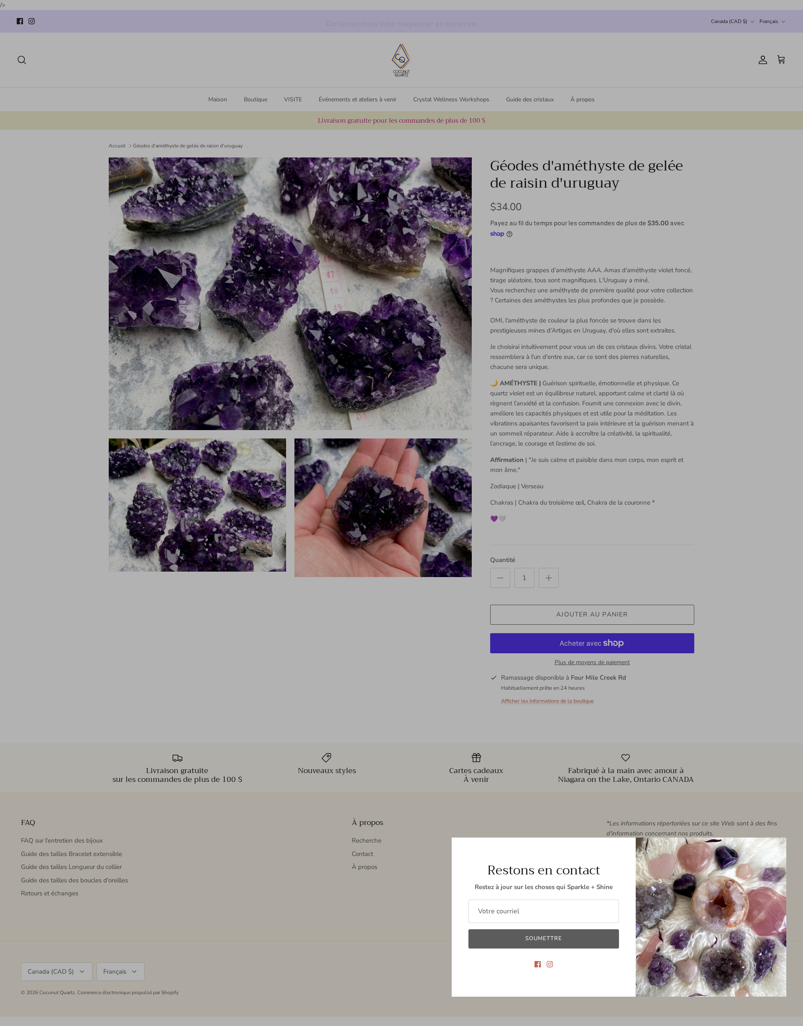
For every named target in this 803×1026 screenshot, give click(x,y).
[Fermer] (776, 848)
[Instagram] (550, 964)
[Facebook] (537, 964)
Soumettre (543, 938)
